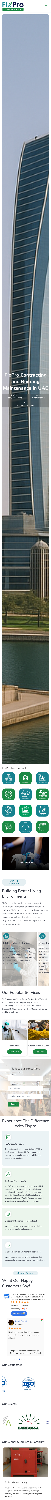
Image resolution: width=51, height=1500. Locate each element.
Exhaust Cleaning (25, 862)
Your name (12, 1074)
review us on (18, 1313)
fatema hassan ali (22, 1321)
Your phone (12, 1084)
